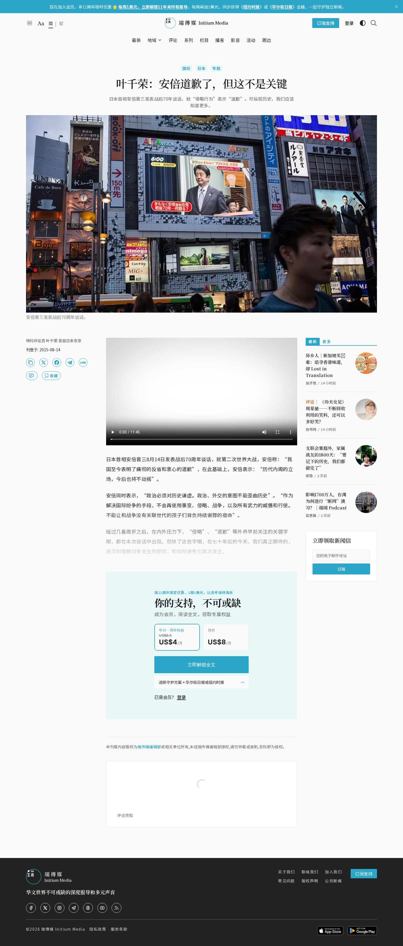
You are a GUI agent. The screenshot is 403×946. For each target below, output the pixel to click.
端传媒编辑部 (149, 746)
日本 (201, 68)
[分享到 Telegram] (70, 362)
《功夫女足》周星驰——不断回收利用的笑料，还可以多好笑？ (326, 412)
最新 (312, 341)
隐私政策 (97, 929)
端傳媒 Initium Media (63, 929)
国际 (186, 68)
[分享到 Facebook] (56, 362)
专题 (216, 68)
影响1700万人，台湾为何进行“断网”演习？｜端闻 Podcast (326, 501)
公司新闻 (333, 880)
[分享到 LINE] (83, 362)
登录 (181, 697)
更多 (326, 341)
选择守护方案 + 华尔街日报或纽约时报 (191, 682)
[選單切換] (160, 40)
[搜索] (371, 23)
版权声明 (310, 880)
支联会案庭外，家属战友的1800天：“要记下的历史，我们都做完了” (326, 458)
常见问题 (286, 880)
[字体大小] (41, 23)
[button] (152, 40)
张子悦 (311, 383)
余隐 (309, 475)
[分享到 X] (43, 362)
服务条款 (119, 929)
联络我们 (310, 871)
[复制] (30, 362)
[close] (396, 6)
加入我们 (333, 871)
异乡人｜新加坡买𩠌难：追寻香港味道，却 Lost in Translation (325, 365)
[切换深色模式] (360, 23)
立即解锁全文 (201, 664)
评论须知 (125, 815)
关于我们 (286, 871)
